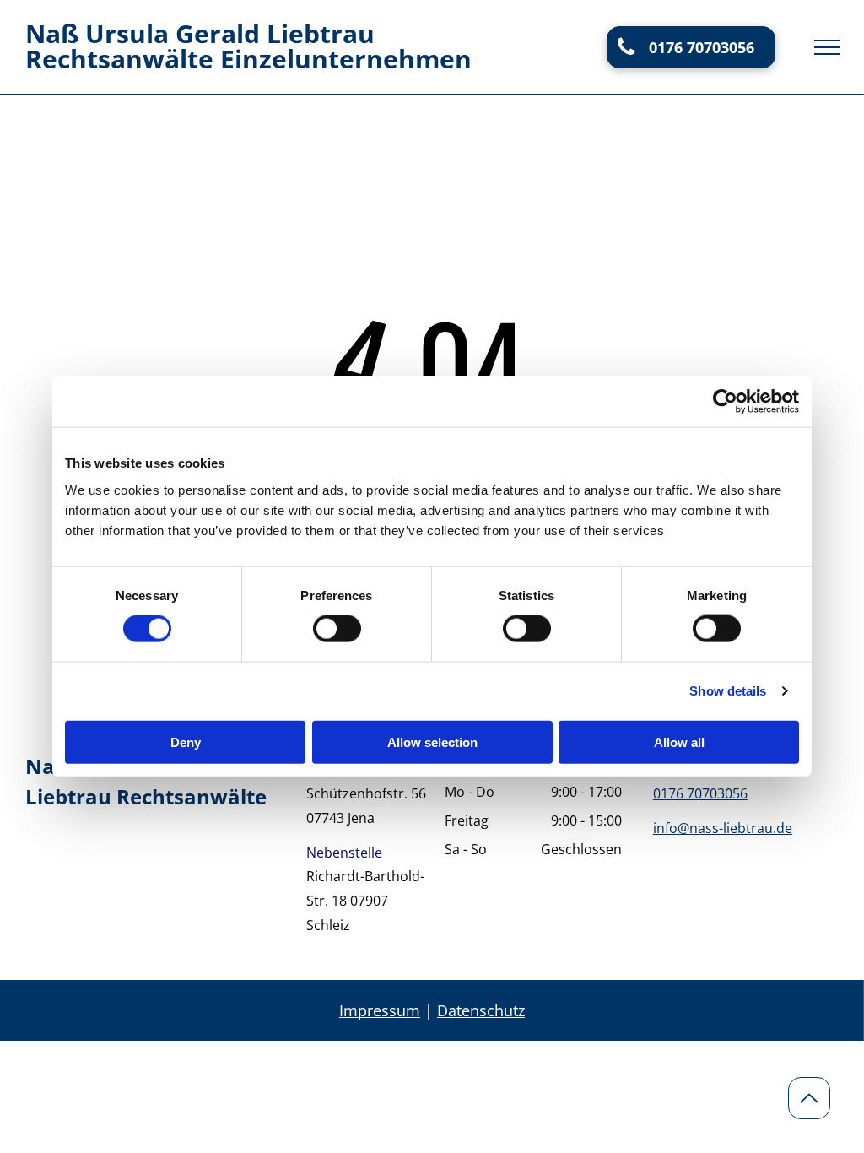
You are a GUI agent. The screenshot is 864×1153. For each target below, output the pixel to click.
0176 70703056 (700, 793)
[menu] (827, 47)
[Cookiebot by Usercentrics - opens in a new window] (725, 401)
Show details (727, 691)
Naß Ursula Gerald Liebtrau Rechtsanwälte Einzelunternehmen (248, 46)
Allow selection (432, 741)
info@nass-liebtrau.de (722, 828)
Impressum (379, 1010)
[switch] (337, 628)
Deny (185, 741)
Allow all (679, 741)
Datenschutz (481, 1010)
